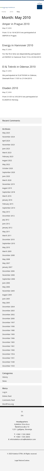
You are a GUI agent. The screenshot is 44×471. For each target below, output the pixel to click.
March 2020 (6, 180)
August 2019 (7, 188)
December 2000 (8, 318)
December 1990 (8, 326)
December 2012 (8, 216)
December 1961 (8, 346)
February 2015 (7, 204)
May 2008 (6, 259)
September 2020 (8, 172)
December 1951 (8, 358)
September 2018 (8, 192)
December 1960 (8, 350)
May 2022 (6, 164)
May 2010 (6, 247)
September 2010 (8, 243)
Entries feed (6, 396)
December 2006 (8, 271)
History (5, 377)
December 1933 (8, 366)
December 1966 (8, 338)
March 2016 (6, 196)
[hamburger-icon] (39, 7)
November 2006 (8, 275)
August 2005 (7, 295)
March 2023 (6, 152)
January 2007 (7, 267)
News (4, 381)
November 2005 (8, 291)
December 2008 (8, 255)
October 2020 (7, 168)
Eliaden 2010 (10, 88)
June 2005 (6, 299)
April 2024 (6, 141)
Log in (4, 392)
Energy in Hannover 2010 (17, 45)
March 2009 (6, 251)
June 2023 (6, 148)
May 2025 (6, 133)
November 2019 (8, 184)
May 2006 (6, 287)
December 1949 (8, 362)
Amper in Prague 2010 (16, 24)
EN (41, 4)
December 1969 (8, 334)
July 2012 (5, 220)
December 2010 (8, 239)
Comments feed (8, 400)
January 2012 (7, 227)
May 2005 (6, 303)
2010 (11, 12)
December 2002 (8, 314)
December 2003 (8, 310)
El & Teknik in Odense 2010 (19, 66)
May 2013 (6, 212)
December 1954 (8, 354)
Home (4, 12)
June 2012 (6, 224)
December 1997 (8, 322)
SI (38, 4)
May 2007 (6, 263)
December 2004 (8, 307)
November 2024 (8, 137)
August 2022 (7, 160)
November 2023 (8, 145)
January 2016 (7, 200)
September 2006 (8, 279)
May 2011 (6, 231)
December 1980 (8, 330)
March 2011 (6, 235)
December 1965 (8, 342)
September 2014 (8, 208)
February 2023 (7, 156)
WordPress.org (8, 404)
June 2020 (6, 176)
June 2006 (6, 283)
